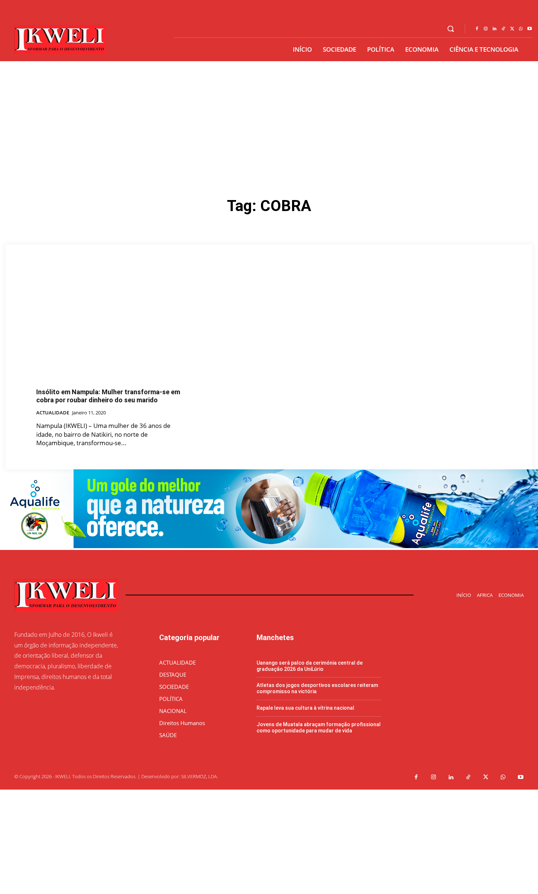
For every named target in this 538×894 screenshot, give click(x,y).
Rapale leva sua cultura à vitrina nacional (305, 708)
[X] (512, 29)
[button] (450, 28)
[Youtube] (529, 29)
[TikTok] (503, 29)
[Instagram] (485, 29)
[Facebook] (476, 29)
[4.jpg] (269, 546)
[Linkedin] (494, 29)
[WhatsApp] (520, 29)
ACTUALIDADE (52, 413)
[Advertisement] (269, 116)
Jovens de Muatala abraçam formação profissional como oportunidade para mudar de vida (319, 727)
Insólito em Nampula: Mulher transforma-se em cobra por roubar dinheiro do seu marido (108, 396)
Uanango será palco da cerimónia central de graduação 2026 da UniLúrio (310, 666)
